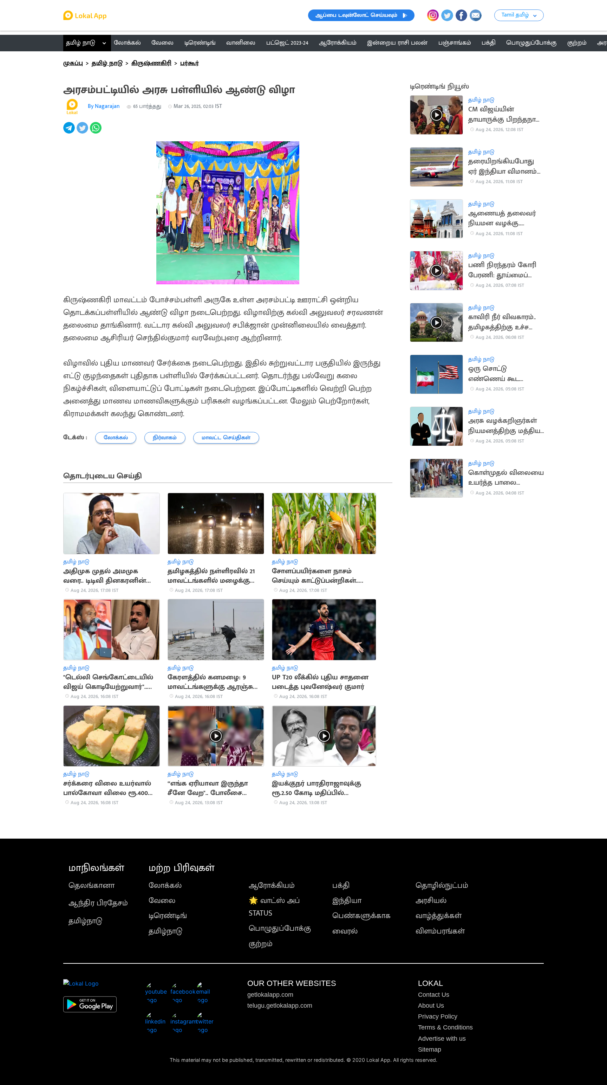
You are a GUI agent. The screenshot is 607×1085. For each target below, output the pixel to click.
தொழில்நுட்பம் (442, 885)
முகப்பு (73, 63)
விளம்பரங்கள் (440, 931)
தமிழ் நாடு (80, 43)
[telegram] (70, 131)
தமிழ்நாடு (85, 921)
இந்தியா (346, 901)
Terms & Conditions (445, 1027)
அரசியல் (431, 901)
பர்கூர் (189, 63)
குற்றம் (261, 944)
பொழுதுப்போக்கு (280, 928)
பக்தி (341, 885)
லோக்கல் (165, 885)
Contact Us (433, 994)
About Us (431, 1005)
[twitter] (83, 131)
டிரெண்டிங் (168, 916)
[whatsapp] (96, 131)
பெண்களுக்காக (361, 916)
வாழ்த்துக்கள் (439, 916)
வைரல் (345, 931)
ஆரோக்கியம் (272, 885)
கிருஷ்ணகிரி (151, 63)
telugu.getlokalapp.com (279, 1005)
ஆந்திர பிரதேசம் (98, 903)
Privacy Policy (437, 1016)
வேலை (162, 901)
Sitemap (429, 1049)
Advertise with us (442, 1038)
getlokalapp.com (270, 994)
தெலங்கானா (91, 885)
